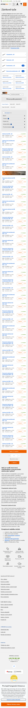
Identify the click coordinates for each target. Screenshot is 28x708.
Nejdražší (18, 104)
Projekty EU (3, 619)
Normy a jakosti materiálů (7, 604)
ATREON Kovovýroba (6, 627)
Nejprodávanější (5, 107)
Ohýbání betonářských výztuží (8, 647)
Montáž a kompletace (6, 634)
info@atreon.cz (13, 661)
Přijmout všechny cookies (13, 704)
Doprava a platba (5, 581)
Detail (20, 136)
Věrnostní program (5, 589)
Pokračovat (14, 48)
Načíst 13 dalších (14, 451)
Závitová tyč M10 (7, 77)
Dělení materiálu (4, 607)
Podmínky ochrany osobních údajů (9, 587)
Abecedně (13, 107)
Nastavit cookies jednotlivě (13, 699)
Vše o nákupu (4, 579)
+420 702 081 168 (14, 658)
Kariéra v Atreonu (5, 617)
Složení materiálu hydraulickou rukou (9, 594)
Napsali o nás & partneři (6, 614)
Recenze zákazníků (5, 612)
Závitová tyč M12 (20, 77)
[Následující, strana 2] (14, 455)
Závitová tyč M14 (20, 88)
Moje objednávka (5, 597)
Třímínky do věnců (5, 645)
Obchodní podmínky (5, 584)
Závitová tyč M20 (7, 88)
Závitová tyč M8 (20, 83)
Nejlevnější (12, 104)
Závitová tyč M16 (7, 83)
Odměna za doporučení (6, 592)
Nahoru (15, 462)
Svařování (3, 632)
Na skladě (8, 113)
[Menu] (24, 4)
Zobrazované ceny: (5, 94)
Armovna (3, 642)
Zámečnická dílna (5, 629)
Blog (2, 609)
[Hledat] (13, 4)
